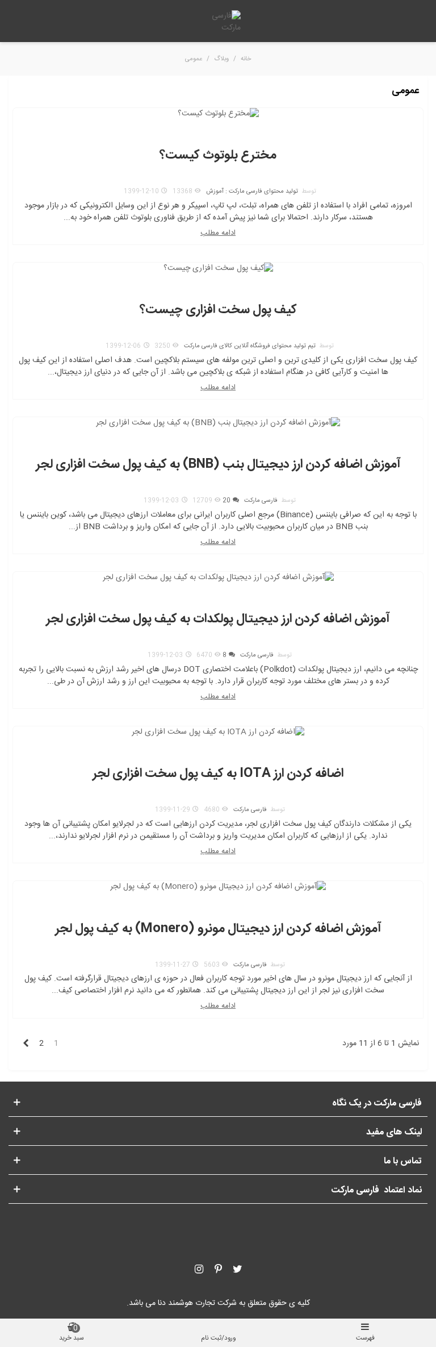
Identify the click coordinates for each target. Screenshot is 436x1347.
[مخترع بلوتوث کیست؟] (218, 114)
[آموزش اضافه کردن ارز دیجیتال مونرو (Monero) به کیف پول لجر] (218, 888)
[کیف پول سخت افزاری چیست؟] (218, 269)
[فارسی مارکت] (218, 22)
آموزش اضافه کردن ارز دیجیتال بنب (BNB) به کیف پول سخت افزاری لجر (218, 464)
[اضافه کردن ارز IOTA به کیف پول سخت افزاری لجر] (218, 732)
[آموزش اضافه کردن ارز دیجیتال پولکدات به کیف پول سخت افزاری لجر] (218, 578)
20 (226, 501)
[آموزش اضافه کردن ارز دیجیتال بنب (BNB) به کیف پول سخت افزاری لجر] (218, 423)
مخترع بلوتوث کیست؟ (218, 155)
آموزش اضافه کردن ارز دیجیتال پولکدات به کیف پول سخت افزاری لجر (218, 619)
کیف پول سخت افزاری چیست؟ (218, 310)
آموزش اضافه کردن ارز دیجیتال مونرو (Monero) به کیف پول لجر (218, 929)
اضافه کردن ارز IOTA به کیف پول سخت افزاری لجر (218, 773)
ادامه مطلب (218, 233)
